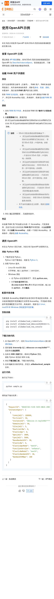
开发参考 (30, 21)
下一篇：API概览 (45, 479)
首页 (3, 21)
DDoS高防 (21, 21)
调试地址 (8, 344)
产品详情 (26, 37)
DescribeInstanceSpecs (22, 62)
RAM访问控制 (12, 94)
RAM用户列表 (15, 110)
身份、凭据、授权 (42, 87)
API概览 (13, 59)
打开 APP (46, 3)
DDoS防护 (11, 21)
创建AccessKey (21, 233)
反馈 (31, 491)
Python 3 (33, 260)
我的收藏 (46, 37)
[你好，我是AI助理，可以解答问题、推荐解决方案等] (40, 9)
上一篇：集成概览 (9, 479)
